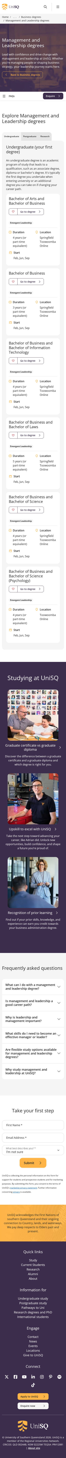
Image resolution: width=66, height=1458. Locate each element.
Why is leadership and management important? (23, 1019)
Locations (33, 1350)
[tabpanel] (33, 394)
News (33, 1341)
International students (33, 1317)
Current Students (33, 1265)
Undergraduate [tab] (11, 136)
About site (34, 1448)
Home (5, 17)
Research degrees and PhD (33, 1312)
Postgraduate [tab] (29, 136)
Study (33, 1260)
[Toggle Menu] (58, 7)
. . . (15, 17)
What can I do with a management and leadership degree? (30, 987)
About (33, 1278)
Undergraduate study (33, 1298)
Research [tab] (45, 136)
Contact (33, 1337)
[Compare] (13, 211)
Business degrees (31, 17)
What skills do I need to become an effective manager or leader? (30, 1035)
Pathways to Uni (33, 1308)
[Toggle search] (45, 7)
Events (33, 1346)
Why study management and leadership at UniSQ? (26, 1071)
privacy (16, 1191)
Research (33, 1269)
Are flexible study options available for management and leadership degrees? (31, 1053)
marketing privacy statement (23, 1187)
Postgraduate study (33, 1303)
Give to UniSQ (33, 1355)
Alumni (33, 1274)
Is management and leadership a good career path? (29, 1003)
